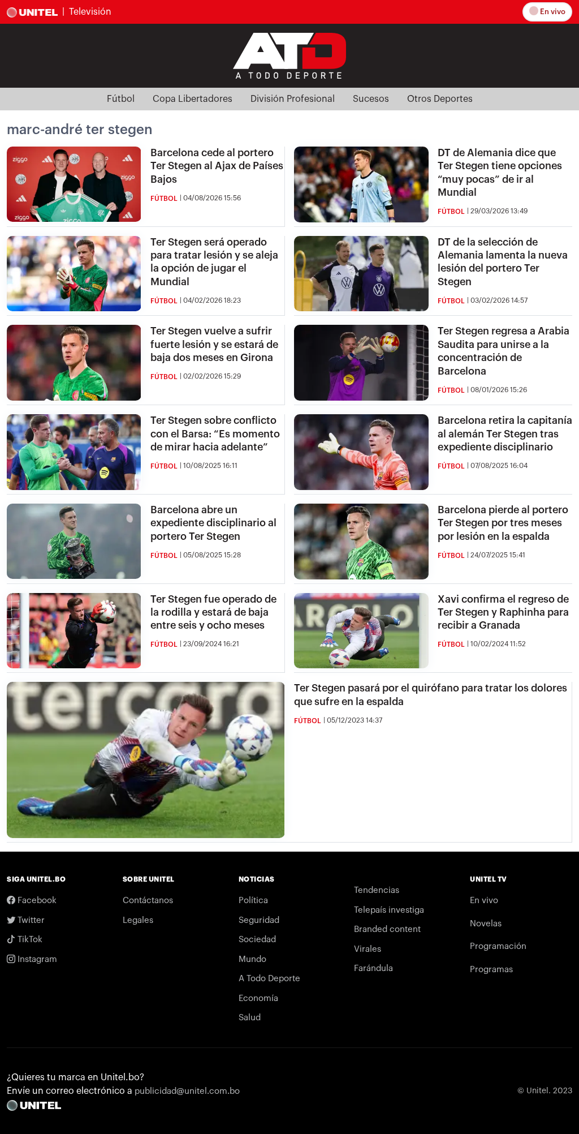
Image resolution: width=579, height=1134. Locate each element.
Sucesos (371, 99)
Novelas (486, 924)
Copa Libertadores (192, 99)
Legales (138, 920)
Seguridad (259, 920)
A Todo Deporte (269, 978)
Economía (258, 998)
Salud (250, 1017)
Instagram (36, 959)
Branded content (387, 929)
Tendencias (376, 890)
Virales (367, 949)
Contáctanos (148, 900)
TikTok (28, 939)
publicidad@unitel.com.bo (187, 1091)
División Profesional (292, 99)
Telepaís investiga (389, 910)
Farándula (373, 968)
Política (253, 900)
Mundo (252, 959)
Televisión (90, 11)
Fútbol (121, 99)
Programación (498, 946)
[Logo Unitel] (289, 55)
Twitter (30, 920)
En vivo (551, 11)
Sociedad (257, 939)
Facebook (36, 900)
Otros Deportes (440, 99)
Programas (491, 969)
